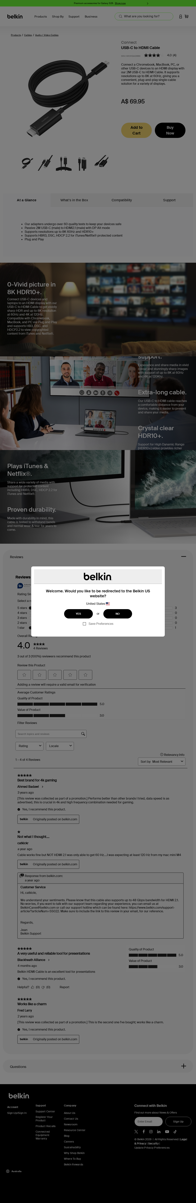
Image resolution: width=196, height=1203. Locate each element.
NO (118, 613)
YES (78, 613)
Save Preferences (101, 624)
